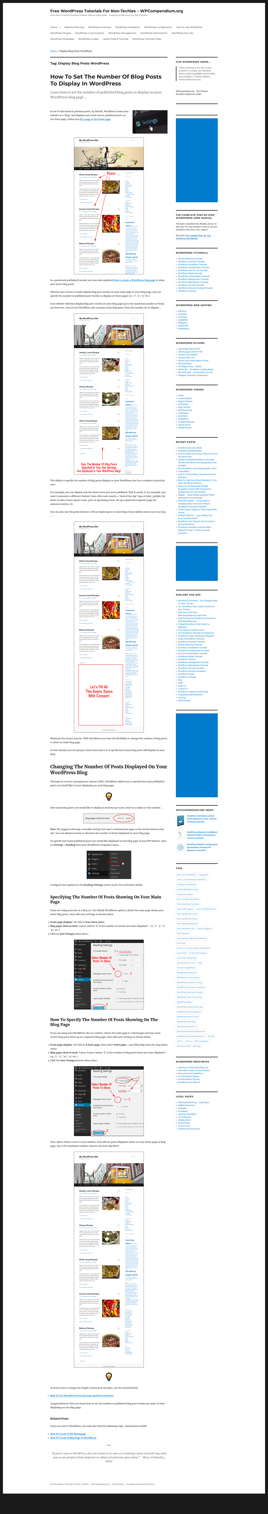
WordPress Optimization (154, 33)
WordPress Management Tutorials (193, 279)
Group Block (183, 471)
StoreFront (183, 416)
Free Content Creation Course (191, 630)
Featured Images (184, 894)
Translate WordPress (186, 968)
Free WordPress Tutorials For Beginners (196, 633)
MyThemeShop (185, 410)
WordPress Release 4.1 (187, 1026)
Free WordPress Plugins (188, 1076)
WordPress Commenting (188, 977)
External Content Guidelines (190, 1073)
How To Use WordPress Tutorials (193, 653)
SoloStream (183, 413)
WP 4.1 (180, 1041)
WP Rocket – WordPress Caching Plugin (196, 369)
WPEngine (182, 323)
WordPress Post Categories (189, 1012)
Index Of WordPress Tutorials (191, 639)
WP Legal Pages (185, 363)
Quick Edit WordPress (187, 958)
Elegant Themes (185, 401)
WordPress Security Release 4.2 (191, 1036)
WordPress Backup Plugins (190, 451)
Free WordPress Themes (189, 1079)
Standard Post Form (186, 963)
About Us (182, 686)
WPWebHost (183, 329)
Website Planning (74, 27)
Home (53, 27)
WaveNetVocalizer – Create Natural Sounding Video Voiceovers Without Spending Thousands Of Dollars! (194, 504)
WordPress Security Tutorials (191, 285)
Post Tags (181, 943)
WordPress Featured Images (190, 992)
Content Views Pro (186, 358)
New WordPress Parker (187, 919)
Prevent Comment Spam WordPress (193, 948)
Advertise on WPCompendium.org (193, 1067)
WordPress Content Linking (189, 982)
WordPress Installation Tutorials (192, 264)
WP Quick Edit (183, 1046)
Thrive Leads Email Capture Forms (193, 360)
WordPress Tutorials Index (146, 39)
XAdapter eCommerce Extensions (193, 375)
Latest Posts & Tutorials (115, 39)
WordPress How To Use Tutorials (193, 270)
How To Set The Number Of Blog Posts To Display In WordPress (105, 80)
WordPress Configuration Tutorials (193, 267)
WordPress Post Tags (186, 1021)
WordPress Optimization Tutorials (193, 282)
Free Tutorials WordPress (188, 899)
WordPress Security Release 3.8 (191, 1031)
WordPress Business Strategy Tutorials (195, 288)
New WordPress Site (186, 928)
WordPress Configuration (158, 27)
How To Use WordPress (189, 27)
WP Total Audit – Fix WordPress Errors (195, 372)
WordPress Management (122, 33)
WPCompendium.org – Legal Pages (193, 1102)
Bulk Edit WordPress (186, 875)
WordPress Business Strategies (192, 671)
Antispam (182, 1108)
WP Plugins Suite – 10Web (189, 366)
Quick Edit (181, 953)
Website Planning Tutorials (190, 259)
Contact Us (183, 689)
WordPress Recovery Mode (190, 448)
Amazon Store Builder (188, 355)
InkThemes (183, 404)
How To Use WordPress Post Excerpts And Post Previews (81, 1395)
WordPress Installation (127, 27)
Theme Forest (184, 425)
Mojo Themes (184, 407)
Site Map (182, 697)
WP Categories (201, 1041)
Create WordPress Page (187, 889)
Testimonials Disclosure (189, 1129)
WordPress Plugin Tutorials (190, 273)
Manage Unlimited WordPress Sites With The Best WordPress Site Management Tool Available (197, 463)
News (180, 683)
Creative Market (185, 398)
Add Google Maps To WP (189, 349)
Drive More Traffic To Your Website (194, 1070)
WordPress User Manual (189, 1082)
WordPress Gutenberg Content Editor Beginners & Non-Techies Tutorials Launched (194, 530)
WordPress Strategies (62, 39)
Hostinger (182, 317)
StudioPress (183, 419)
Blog (180, 680)
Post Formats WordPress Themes (191, 938)
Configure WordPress (186, 884)
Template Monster (186, 422)
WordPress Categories (187, 972)
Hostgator (182, 314)
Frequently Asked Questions (190, 694)
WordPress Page (184, 1002)
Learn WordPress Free (206, 909)
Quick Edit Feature (197, 953)
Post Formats (183, 933)
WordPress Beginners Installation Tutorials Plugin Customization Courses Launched (202, 835)
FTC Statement (184, 1117)
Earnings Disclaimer (187, 1114)
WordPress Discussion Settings (191, 987)
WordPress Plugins (60, 33)
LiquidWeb (183, 320)
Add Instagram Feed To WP (190, 352)
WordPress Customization (89, 33)
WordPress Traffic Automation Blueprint (196, 636)
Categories (203, 875)
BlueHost (182, 311)
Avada (180, 395)
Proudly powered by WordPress (140, 1484)
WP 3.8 (211, 1036)
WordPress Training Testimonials (193, 692)
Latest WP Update (185, 909)
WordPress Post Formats (188, 1016)
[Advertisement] (197, 161)
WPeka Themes (185, 428)
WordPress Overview (99, 27)
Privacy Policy (184, 1123)
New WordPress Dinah (187, 914)
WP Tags (197, 1046)
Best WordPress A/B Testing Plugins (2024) (197, 468)
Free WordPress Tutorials (188, 904)
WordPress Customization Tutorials (194, 276)
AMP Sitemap (184, 700)
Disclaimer (183, 1111)
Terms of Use (184, 1126)
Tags (200, 963)
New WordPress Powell (187, 923)
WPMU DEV (183, 326)
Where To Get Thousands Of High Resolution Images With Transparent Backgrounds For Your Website (194, 489)
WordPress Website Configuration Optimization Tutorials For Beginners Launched (202, 847)
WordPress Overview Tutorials (191, 261)
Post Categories (205, 928)
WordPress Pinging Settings (189, 1007)
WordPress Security (182, 33)
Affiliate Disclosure (186, 1105)
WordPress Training (187, 291)
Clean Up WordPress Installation (191, 879)
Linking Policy (184, 1120)
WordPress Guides (88, 39)
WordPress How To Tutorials (189, 997)
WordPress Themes (187, 659)
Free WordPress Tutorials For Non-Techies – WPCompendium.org (116, 11)
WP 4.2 (189, 1041)
